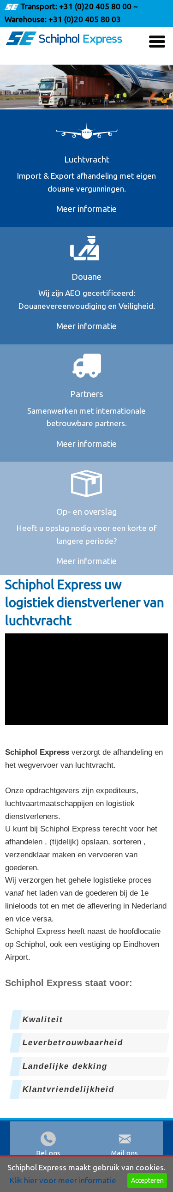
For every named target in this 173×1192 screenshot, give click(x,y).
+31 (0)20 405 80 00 (95, 6)
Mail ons (124, 1153)
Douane (86, 276)
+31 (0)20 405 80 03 (84, 19)
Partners (86, 393)
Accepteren (147, 1180)
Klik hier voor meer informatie (63, 1180)
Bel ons (48, 1153)
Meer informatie (86, 208)
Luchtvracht (86, 159)
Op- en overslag (86, 511)
